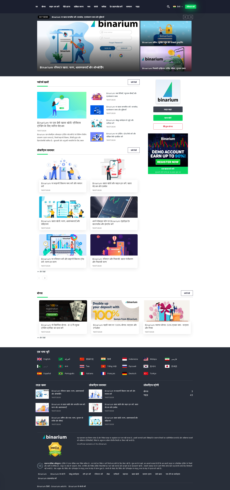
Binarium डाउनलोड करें (47, 478)
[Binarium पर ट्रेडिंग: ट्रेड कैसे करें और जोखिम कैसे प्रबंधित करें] (97, 137)
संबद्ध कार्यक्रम (74, 474)
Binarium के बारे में (57, 474)
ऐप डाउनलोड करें (116, 6)
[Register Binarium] (168, 150)
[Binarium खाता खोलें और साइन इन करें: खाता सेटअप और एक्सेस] (114, 169)
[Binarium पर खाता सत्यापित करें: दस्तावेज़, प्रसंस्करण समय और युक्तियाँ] (97, 110)
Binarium (42, 474)
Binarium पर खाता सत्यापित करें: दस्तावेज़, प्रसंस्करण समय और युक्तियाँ (78, 17)
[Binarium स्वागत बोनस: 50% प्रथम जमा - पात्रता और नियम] (167, 311)
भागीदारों (116, 474)
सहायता (125, 474)
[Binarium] (168, 103)
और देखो (42, 271)
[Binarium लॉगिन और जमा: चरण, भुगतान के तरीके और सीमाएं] (42, 420)
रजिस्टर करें (191, 6)
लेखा (108, 474)
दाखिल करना (79, 6)
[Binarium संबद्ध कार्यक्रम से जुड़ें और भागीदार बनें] (97, 123)
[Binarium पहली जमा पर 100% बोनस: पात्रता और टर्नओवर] (115, 311)
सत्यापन (129, 6)
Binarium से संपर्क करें (77, 486)
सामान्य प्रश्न (147, 474)
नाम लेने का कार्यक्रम (173, 474)
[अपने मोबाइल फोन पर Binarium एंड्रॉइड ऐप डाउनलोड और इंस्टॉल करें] (114, 207)
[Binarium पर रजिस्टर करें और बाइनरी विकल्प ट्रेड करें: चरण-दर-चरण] (62, 245)
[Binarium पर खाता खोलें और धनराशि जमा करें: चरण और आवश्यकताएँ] (42, 407)
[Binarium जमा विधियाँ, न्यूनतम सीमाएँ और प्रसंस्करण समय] (97, 96)
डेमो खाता (158, 474)
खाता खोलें (167, 118)
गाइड (137, 6)
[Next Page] (191, 17)
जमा (88, 6)
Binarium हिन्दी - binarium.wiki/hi (52, 486)
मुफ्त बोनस (169, 126)
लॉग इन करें (87, 474)
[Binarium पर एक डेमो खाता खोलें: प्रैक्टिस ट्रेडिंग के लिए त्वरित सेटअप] (61, 105)
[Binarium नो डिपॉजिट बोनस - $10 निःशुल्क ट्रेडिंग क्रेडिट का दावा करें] (63, 311)
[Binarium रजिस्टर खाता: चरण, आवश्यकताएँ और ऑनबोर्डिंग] (42, 394)
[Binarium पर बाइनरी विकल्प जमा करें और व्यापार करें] (62, 169)
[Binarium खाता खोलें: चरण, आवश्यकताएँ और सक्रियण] (62, 207)
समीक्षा (104, 6)
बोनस (44, 6)
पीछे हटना (66, 6)
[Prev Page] (185, 17)
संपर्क (96, 6)
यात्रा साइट (168, 109)
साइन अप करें (54, 6)
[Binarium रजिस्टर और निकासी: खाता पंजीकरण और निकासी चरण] (114, 245)
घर (37, 6)
